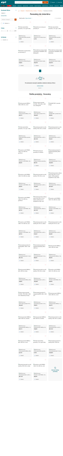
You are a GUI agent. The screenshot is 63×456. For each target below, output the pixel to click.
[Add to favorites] (30, 22)
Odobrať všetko (40, 85)
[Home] (3, 2)
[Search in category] (15, 20)
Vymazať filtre (4, 15)
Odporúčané (28, 18)
